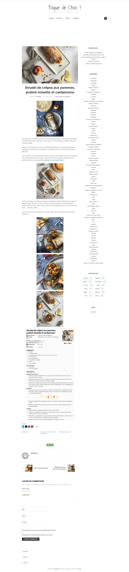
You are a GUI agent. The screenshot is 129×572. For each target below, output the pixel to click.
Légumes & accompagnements (93, 185)
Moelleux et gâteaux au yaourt (93, 190)
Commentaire (26, 495)
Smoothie (93, 238)
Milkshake (93, 188)
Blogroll (25, 557)
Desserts (93, 151)
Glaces (93, 176)
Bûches (93, 124)
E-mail (24, 516)
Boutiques (93, 112)
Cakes (93, 131)
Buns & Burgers (93, 126)
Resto (67, 18)
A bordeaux (93, 78)
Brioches (93, 117)
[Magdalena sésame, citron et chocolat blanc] (71, 468)
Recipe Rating (25, 489)
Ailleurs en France (93, 87)
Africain (93, 85)
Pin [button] (71, 343)
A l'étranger (93, 83)
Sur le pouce (93, 242)
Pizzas (93, 208)
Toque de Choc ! (64, 7)
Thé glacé (93, 249)
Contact (25, 562)
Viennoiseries (93, 258)
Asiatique (93, 94)
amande (87, 278)
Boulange (93, 110)
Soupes (93, 240)
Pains (93, 199)
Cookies (93, 140)
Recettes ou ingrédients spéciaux (93, 217)
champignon (100, 281)
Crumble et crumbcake (93, 149)
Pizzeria (93, 210)
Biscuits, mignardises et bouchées (93, 101)
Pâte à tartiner (93, 201)
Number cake (93, 194)
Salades (93, 224)
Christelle (38, 96)
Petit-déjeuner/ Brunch (93, 206)
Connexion (93, 312)
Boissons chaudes (93, 108)
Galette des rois (93, 172)
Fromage (93, 167)
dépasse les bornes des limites (55, 160)
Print (66, 343)
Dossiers (76, 18)
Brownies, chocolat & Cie (93, 119)
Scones (93, 235)
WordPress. (57, 569)
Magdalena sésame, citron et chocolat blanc (59, 468)
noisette (99, 288)
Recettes (59, 18)
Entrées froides (93, 160)
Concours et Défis (93, 137)
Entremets (93, 163)
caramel (87, 281)
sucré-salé (99, 292)
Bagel (93, 99)
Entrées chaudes (93, 158)
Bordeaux (99, 278)
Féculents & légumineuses (93, 165)
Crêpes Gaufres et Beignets (62, 96)
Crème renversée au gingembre (93, 52)
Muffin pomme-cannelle (64, 432)
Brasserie (93, 115)
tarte (88, 295)
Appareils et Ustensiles (93, 92)
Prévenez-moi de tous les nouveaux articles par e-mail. (37, 535)
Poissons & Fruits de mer (93, 215)
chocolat (88, 285)
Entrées (93, 156)
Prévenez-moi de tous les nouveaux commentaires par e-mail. (39, 530)
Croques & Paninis (93, 147)
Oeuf (93, 197)
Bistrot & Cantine (93, 103)
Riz (93, 222)
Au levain (93, 96)
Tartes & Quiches (93, 247)
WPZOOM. (79, 569)
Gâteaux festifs (93, 174)
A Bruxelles (93, 80)
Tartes (93, 245)
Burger (93, 128)
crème (87, 288)
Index (93, 181)
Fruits (93, 169)
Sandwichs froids (93, 231)
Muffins (93, 192)
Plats (93, 213)
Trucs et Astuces (93, 254)
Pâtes (93, 203)
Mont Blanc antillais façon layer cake (93, 55)
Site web (24, 522)
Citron (100, 285)
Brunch (93, 122)
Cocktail (93, 133)
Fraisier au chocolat (93, 61)
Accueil (51, 18)
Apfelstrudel (25, 432)
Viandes (93, 256)
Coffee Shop (93, 135)
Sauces (93, 233)
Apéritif (93, 90)
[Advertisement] (64, 35)
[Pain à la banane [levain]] (29, 468)
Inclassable (93, 178)
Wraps (93, 260)
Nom (23, 509)
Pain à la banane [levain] (41, 468)
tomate (99, 295)
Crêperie (93, 142)
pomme (87, 292)
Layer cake (93, 183)
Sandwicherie (93, 229)
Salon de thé (93, 226)
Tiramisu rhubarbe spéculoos (93, 63)
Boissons (93, 106)
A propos (25, 551)
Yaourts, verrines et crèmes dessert (93, 263)
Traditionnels (93, 251)
